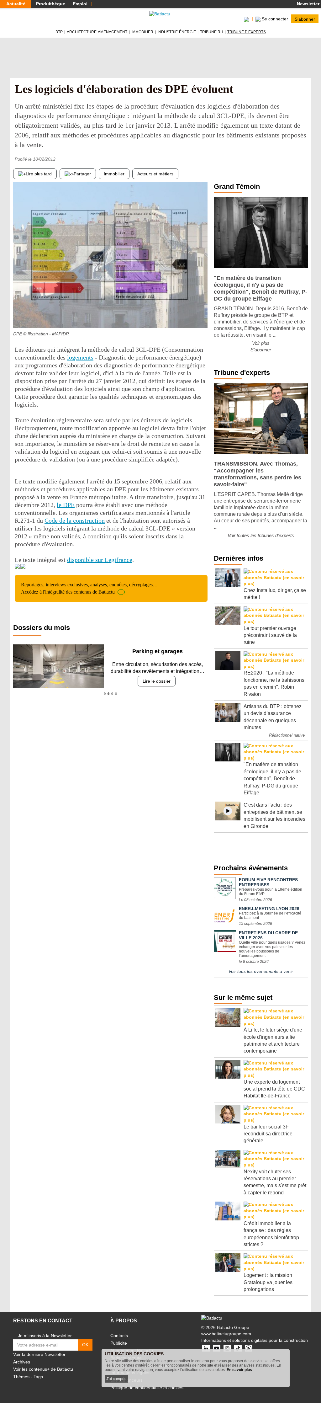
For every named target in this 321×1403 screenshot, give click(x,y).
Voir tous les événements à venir (261, 971)
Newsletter (307, 3)
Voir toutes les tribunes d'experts (261, 535)
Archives (21, 1361)
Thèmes (21, 1376)
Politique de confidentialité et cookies (146, 1387)
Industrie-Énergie (176, 32)
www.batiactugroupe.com (226, 1333)
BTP (59, 32)
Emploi (80, 3)
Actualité (15, 3)
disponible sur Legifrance (99, 559)
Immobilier (142, 32)
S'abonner (305, 19)
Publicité (118, 1343)
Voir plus (261, 343)
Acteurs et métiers (155, 173)
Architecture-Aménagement (97, 32)
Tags (38, 1376)
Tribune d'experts (246, 32)
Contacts (119, 1335)
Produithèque (50, 3)
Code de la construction (75, 520)
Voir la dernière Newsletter (39, 1354)
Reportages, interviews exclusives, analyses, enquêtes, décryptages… (89, 588)
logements (80, 357)
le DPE (66, 504)
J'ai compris (116, 1379)
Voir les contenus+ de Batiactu (43, 1369)
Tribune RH (211, 32)
